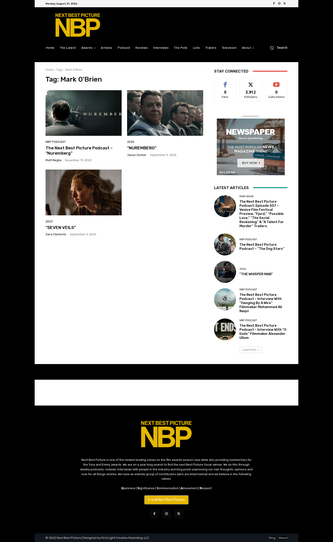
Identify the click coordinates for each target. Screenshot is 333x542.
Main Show (246, 196)
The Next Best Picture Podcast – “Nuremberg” (79, 150)
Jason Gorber (136, 155)
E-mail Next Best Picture (166, 500)
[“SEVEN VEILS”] (84, 192)
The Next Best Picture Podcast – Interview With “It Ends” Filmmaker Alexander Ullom (263, 331)
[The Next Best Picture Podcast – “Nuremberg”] (84, 113)
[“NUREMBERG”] (165, 113)
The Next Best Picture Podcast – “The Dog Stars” (262, 247)
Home (49, 70)
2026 (242, 269)
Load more (249, 350)
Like (225, 82)
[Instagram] (279, 3)
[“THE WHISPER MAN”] (225, 272)
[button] (276, 47)
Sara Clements (56, 234)
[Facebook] (274, 3)
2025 (130, 141)
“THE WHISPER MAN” (256, 274)
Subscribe (277, 82)
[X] (284, 3)
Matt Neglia (53, 160)
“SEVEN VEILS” (61, 227)
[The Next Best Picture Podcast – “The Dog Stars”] (225, 244)
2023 (49, 221)
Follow (251, 82)
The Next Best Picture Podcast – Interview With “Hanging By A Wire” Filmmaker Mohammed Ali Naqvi (260, 303)
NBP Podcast (56, 141)
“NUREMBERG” (142, 148)
